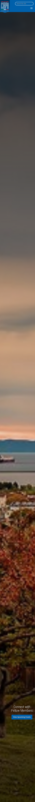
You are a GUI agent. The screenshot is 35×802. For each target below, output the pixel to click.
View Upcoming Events (22, 717)
